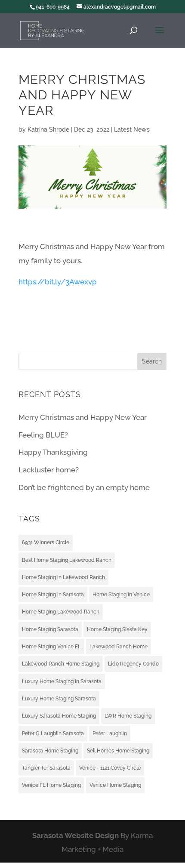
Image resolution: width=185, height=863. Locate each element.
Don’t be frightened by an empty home (84, 487)
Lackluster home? (48, 469)
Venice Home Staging (115, 785)
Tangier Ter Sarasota (46, 768)
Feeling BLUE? (43, 435)
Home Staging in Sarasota (53, 595)
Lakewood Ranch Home (118, 647)
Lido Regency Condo (133, 664)
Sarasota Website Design (75, 835)
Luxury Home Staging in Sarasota (62, 681)
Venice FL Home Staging (51, 785)
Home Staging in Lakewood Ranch (63, 577)
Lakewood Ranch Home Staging (60, 664)
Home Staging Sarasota (50, 629)
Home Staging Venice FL (51, 647)
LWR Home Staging (128, 716)
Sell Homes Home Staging (118, 751)
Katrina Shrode (48, 129)
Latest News (132, 129)
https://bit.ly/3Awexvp (57, 281)
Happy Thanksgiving (53, 452)
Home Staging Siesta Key (117, 629)
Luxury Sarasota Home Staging (59, 716)
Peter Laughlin (109, 733)
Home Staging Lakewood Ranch (60, 612)
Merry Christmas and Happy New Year (82, 417)
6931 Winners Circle (45, 542)
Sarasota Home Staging (50, 751)
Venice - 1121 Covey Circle (110, 768)
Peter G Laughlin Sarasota (53, 733)
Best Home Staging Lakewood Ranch (66, 560)
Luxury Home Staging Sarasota (59, 699)
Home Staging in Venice (121, 595)
